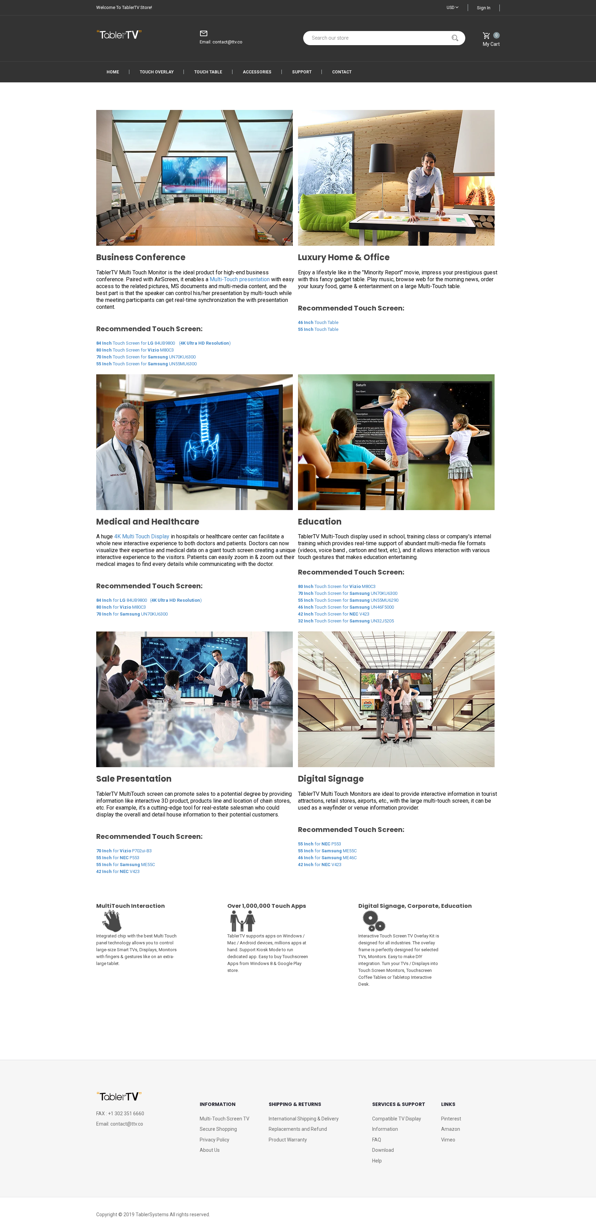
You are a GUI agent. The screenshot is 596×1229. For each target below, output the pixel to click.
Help (377, 1161)
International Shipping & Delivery (304, 1118)
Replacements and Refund (298, 1129)
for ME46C (327, 857)
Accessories (257, 72)
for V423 (118, 871)
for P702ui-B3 (124, 850)
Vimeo (448, 1139)
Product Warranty (288, 1139)
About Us (210, 1150)
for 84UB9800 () (149, 600)
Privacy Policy (214, 1139)
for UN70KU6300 (132, 614)
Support (301, 72)
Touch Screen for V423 (333, 614)
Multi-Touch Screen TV (224, 1118)
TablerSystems (152, 1214)
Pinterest (451, 1118)
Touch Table (208, 72)
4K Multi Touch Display (141, 536)
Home (113, 72)
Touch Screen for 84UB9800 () (163, 343)
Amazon (450, 1129)
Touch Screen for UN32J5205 (346, 620)
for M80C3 (121, 607)
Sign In (483, 7)
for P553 (117, 857)
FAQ (376, 1139)
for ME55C (125, 864)
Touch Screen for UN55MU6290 (348, 600)
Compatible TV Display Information (396, 1124)
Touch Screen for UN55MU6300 (146, 363)
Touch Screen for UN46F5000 (346, 607)
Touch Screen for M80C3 (135, 350)
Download (383, 1150)
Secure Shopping (218, 1129)
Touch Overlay (156, 72)
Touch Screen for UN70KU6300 (146, 356)
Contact (341, 72)
